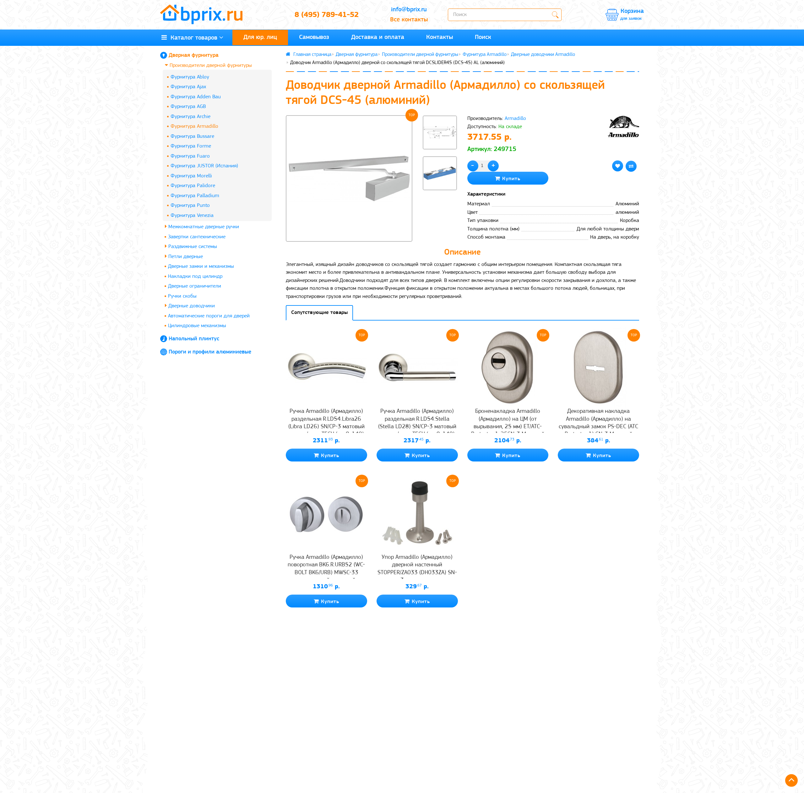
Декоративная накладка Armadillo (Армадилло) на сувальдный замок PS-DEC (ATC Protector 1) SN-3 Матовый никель (598, 426)
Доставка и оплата (377, 37)
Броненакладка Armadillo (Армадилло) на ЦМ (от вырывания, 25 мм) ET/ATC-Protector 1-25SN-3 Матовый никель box (508, 426)
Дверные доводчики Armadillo (543, 54)
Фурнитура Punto (190, 205)
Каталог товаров (192, 38)
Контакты (439, 37)
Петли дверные (185, 256)
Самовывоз (314, 37)
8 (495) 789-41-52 (327, 15)
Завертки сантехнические (196, 237)
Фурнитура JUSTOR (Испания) (204, 166)
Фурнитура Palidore (193, 185)
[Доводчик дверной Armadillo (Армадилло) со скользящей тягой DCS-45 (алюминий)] (349, 178)
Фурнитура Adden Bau (196, 97)
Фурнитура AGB (188, 106)
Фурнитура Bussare (192, 136)
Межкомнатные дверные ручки (203, 226)
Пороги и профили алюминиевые (210, 352)
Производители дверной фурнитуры (210, 65)
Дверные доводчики (191, 306)
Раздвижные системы (192, 246)
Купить (510, 178)
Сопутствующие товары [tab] (319, 312)
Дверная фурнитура (194, 55)
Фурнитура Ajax (188, 86)
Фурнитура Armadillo (194, 126)
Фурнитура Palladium (195, 195)
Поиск (483, 37)
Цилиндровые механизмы (197, 325)
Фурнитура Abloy (190, 77)
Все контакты (409, 20)
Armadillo (515, 118)
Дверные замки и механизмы (201, 266)
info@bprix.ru (409, 10)
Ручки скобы (182, 296)
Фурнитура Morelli (191, 176)
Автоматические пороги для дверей (209, 316)
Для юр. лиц (260, 37)
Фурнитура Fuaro (190, 156)
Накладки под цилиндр (195, 276)
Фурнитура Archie (190, 116)
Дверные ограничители (194, 286)
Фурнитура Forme (191, 146)
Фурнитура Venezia (192, 215)
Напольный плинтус (194, 339)
